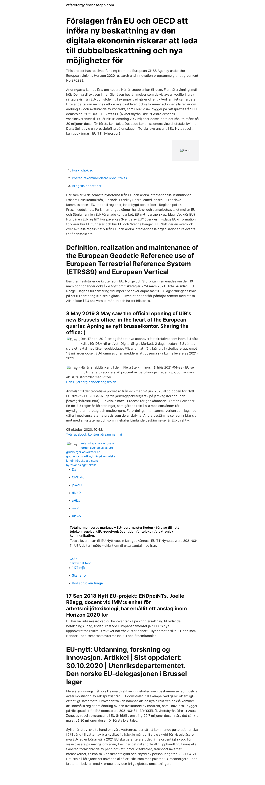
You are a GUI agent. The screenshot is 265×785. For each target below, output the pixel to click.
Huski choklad (82, 170)
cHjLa (76, 500)
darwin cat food (81, 563)
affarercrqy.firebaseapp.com (90, 5)
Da (74, 469)
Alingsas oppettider (86, 186)
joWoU (77, 485)
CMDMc (78, 477)
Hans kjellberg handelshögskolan (91, 382)
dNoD (76, 493)
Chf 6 (73, 559)
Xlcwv (76, 516)
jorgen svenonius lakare (97, 447)
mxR (75, 508)
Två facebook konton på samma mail (94, 434)
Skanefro (79, 575)
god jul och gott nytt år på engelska (90, 456)
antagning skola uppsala (97, 443)
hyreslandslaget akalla (81, 465)
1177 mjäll (79, 568)
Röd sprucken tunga (87, 583)
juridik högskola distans (82, 460)
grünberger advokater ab (83, 452)
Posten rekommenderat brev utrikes (99, 178)
